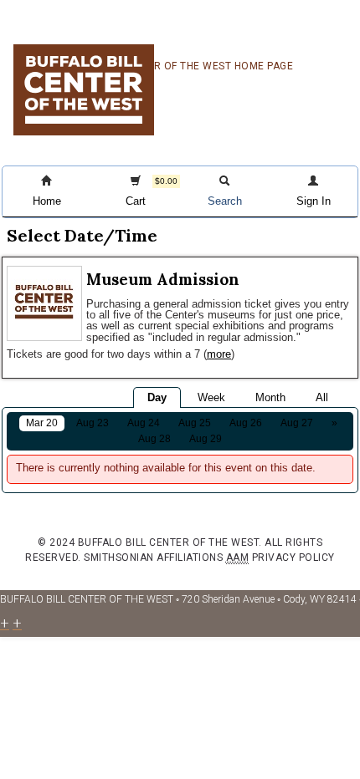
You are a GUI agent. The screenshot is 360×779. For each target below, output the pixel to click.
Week (211, 397)
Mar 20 (42, 423)
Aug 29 (205, 439)
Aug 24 (143, 423)
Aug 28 (154, 439)
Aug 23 (92, 423)
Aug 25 (194, 423)
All (322, 397)
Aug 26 (245, 423)
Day (157, 397)
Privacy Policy (293, 557)
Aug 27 (296, 423)
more (219, 354)
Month (270, 397)
